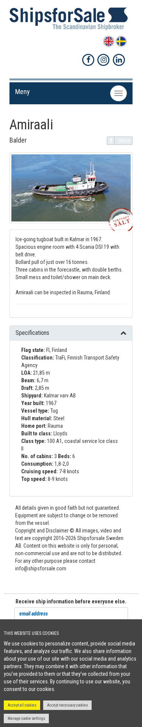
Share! (124, 140)
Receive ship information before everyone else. (71, 601)
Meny (22, 92)
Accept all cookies (22, 705)
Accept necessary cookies (67, 705)
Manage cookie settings (26, 718)
